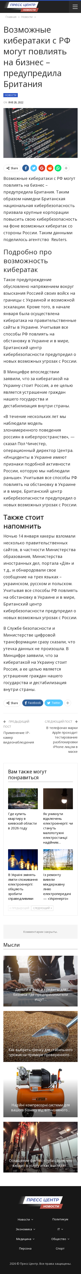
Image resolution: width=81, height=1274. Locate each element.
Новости (10, 95)
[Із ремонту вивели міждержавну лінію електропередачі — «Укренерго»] (58, 859)
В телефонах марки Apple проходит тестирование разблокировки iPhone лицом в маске (62, 739)
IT (59, 1229)
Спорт (60, 1248)
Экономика (24, 1229)
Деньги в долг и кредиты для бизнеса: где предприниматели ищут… (40, 994)
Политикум (60, 1219)
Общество (58, 1239)
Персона (25, 1248)
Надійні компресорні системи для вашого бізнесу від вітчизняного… (40, 1107)
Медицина (23, 1239)
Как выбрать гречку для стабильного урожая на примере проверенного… (41, 1052)
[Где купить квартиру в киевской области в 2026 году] (23, 798)
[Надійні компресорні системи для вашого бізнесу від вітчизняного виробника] (40, 1091)
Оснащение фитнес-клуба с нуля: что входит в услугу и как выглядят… (40, 1163)
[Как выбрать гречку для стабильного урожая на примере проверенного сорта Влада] (40, 1036)
